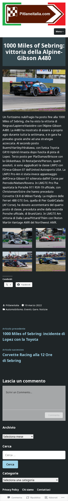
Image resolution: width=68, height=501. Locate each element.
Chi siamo (28, 489)
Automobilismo (14, 309)
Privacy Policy (11, 489)
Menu (60, 31)
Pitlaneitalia (12, 305)
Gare (35, 309)
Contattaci (43, 489)
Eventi (27, 309)
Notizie (43, 309)
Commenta (53, 415)
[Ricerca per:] (34, 455)
